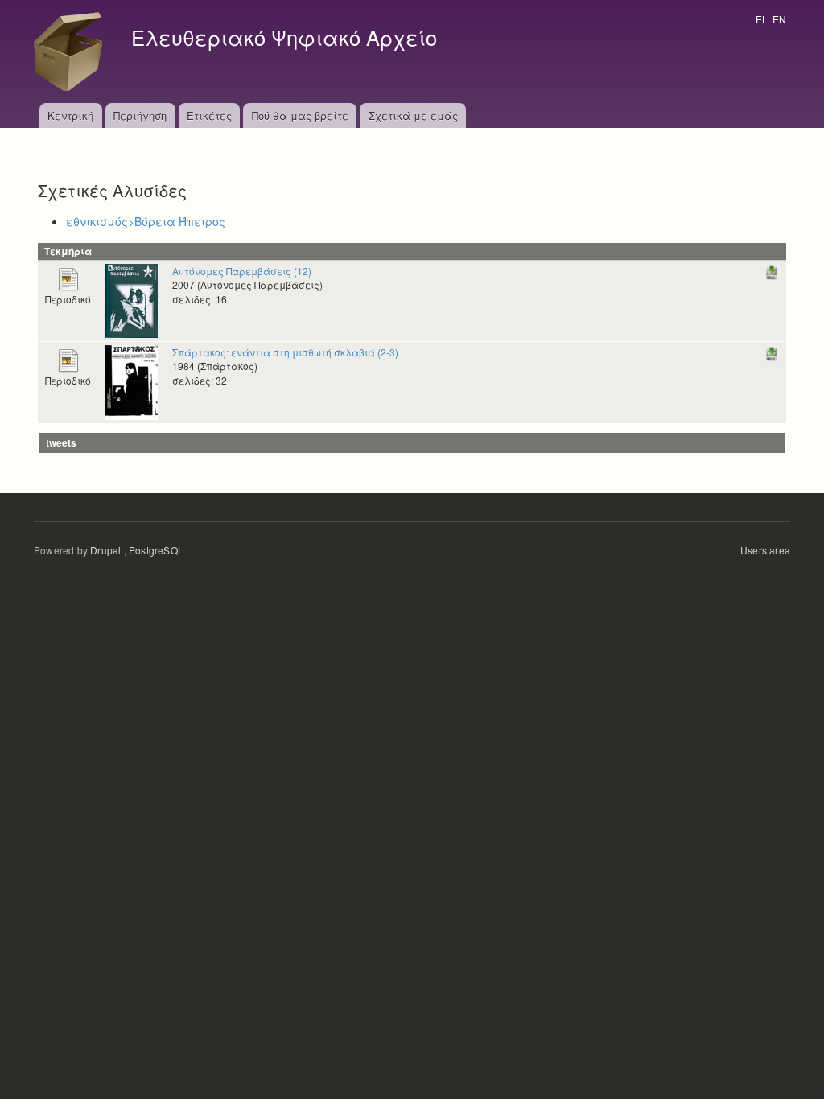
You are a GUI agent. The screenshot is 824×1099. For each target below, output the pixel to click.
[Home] (72, 51)
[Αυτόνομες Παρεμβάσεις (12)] (131, 299)
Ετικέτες (209, 115)
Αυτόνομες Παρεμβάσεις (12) (241, 271)
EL (762, 19)
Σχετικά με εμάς (413, 115)
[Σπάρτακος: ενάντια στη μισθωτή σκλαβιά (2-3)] (131, 381)
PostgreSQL (156, 550)
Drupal (105, 550)
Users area (765, 550)
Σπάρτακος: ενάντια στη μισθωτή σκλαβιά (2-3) (285, 352)
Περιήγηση (140, 115)
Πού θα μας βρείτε (300, 115)
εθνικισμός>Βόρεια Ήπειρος (145, 221)
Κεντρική (70, 115)
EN (779, 19)
